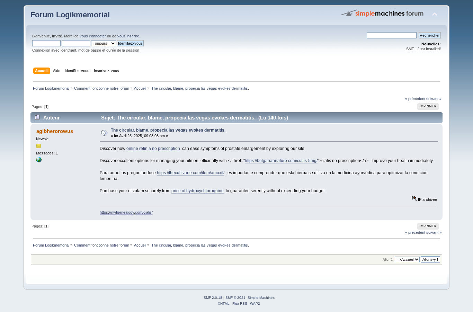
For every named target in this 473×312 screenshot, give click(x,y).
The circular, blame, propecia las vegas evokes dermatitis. (168, 130)
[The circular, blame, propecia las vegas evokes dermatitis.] (39, 161)
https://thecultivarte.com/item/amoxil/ (190, 172)
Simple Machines (261, 298)
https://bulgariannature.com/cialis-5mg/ (281, 160)
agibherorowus (54, 131)
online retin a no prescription (153, 148)
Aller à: (388, 259)
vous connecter (93, 36)
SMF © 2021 (235, 298)
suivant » (433, 99)
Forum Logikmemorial (70, 14)
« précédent (415, 99)
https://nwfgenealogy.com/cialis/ (126, 212)
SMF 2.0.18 (213, 298)
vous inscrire (128, 36)
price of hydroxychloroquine (197, 190)
